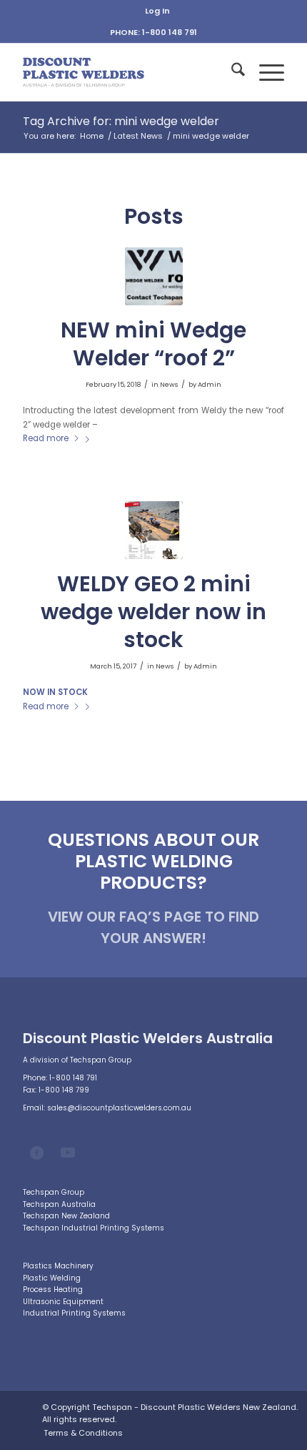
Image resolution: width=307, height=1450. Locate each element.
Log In (157, 10)
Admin (209, 384)
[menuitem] (157, 10)
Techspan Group (53, 1192)
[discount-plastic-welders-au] (127, 72)
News (169, 384)
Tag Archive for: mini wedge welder (121, 121)
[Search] (231, 72)
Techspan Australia (59, 1204)
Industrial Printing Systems (74, 1313)
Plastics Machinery (58, 1266)
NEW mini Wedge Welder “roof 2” (153, 344)
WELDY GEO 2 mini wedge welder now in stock (153, 611)
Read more (46, 438)
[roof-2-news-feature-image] (154, 276)
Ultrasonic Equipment (63, 1301)
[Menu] (264, 72)
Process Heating (53, 1289)
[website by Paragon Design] (18, 1420)
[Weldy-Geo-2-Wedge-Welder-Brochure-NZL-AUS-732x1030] (154, 530)
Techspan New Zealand (66, 1215)
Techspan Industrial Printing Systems (93, 1228)
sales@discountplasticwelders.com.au (119, 1108)
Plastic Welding (52, 1278)
